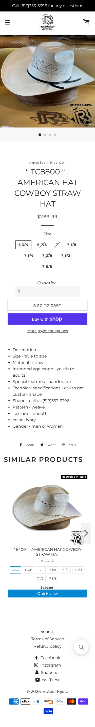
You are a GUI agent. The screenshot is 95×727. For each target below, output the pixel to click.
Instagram (50, 665)
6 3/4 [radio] (15, 570)
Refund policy (47, 646)
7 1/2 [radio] (40, 578)
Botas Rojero (55, 691)
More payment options (47, 330)
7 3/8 (47, 255)
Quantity (46, 282)
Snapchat (50, 672)
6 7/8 (42, 245)
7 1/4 (29, 255)
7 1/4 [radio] (65, 570)
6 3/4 (23, 245)
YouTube (50, 680)
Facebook (50, 657)
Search (47, 631)
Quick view (47, 593)
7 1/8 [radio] (52, 570)
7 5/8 (47, 266)
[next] (86, 533)
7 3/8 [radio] (78, 570)
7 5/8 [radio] (53, 578)
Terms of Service (47, 638)
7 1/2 (66, 255)
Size (48, 234)
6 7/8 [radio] (28, 570)
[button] (81, 647)
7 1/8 (72, 245)
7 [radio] (41, 570)
